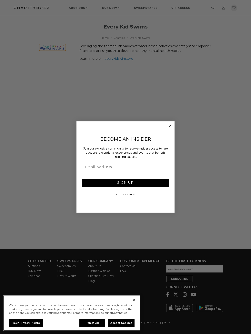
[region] (71, 313)
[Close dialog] (170, 125)
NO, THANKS (125, 194)
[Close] (134, 299)
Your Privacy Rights (26, 322)
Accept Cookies (121, 322)
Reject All (92, 322)
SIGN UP (125, 182)
